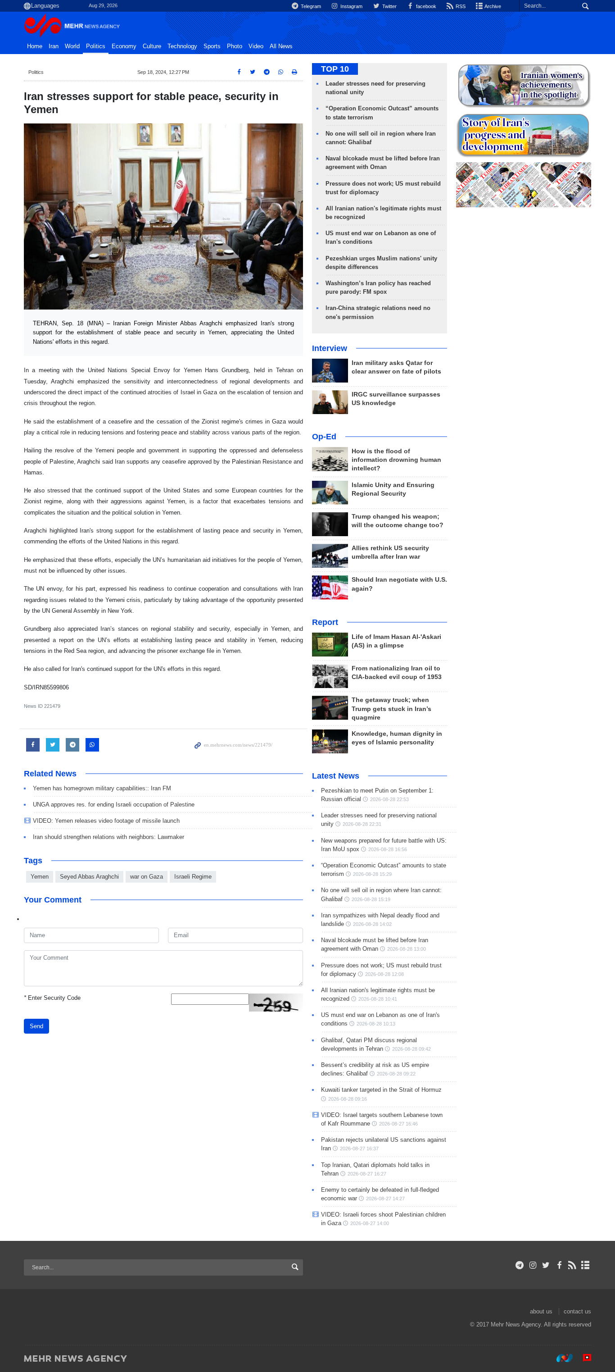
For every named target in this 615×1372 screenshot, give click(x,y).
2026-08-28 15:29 (372, 874)
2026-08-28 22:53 (389, 799)
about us (541, 1311)
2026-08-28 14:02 (372, 924)
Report (325, 622)
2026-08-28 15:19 (371, 899)
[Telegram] (519, 1265)
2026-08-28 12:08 (384, 974)
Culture (152, 46)
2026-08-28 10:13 (376, 1023)
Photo (234, 46)
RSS (460, 6)
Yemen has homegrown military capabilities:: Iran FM (102, 788)
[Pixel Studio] (582, 1358)
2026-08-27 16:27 (367, 1173)
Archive (492, 6)
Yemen (40, 876)
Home (34, 46)
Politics (95, 46)
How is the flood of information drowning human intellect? (396, 460)
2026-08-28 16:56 (387, 849)
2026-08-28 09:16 (347, 1099)
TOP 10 (335, 68)
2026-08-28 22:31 (362, 824)
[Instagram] (532, 1265)
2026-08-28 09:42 (411, 1049)
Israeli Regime (193, 876)
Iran (54, 46)
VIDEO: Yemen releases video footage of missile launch (106, 820)
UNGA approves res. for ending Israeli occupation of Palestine (113, 804)
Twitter (388, 6)
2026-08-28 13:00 (406, 949)
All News (281, 46)
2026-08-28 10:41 (377, 999)
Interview (329, 348)
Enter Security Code (52, 997)
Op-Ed (324, 436)
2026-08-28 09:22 (396, 1073)
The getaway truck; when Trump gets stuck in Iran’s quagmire (391, 708)
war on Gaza (146, 876)
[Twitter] (546, 1265)
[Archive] (585, 1265)
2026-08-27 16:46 (398, 1123)
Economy (124, 46)
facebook (425, 6)
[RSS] (572, 1265)
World (72, 46)
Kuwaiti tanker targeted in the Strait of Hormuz (381, 1089)
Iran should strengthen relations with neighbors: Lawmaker (108, 837)
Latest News (335, 775)
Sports (212, 46)
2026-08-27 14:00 (369, 1223)
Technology (182, 46)
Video (256, 46)
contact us (577, 1311)
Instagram (350, 6)
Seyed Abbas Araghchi (89, 876)
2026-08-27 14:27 (385, 1198)
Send (36, 1026)
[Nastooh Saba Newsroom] (560, 1358)
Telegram (310, 6)
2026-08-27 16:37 (359, 1148)
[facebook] (559, 1265)
